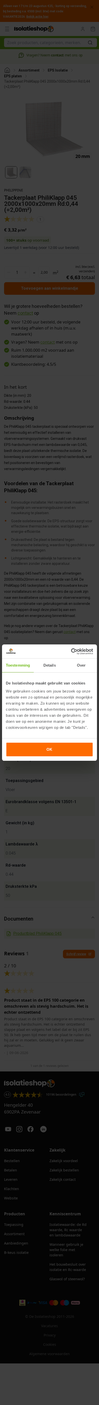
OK (49, 749)
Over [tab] (81, 665)
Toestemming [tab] (18, 665)
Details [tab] (49, 665)
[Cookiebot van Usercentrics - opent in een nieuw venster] (71, 651)
